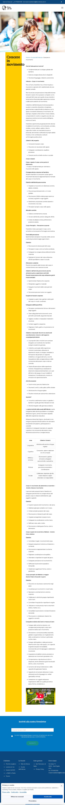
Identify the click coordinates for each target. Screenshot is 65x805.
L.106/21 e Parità (10, 773)
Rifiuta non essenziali (17, 796)
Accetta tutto (48, 796)
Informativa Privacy (26, 735)
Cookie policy (15, 792)
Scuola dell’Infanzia (36, 57)
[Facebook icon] (61, 2)
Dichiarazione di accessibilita (32, 804)
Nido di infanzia (25, 764)
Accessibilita (23, 792)
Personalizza (32, 801)
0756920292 (18, 2)
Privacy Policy (40, 769)
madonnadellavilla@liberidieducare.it (35, 2)
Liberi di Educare (8, 2)
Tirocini (8, 776)
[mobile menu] (62, 7)
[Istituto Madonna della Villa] (7, 8)
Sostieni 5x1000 (10, 770)
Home (28, 57)
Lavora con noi (10, 767)
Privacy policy (6, 792)
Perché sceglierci (11, 764)
